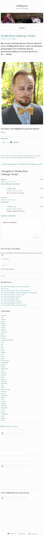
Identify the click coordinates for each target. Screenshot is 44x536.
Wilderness (3, 418)
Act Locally (3, 315)
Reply (41, 179)
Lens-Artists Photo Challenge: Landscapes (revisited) (14, 305)
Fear (2, 344)
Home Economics (5, 360)
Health (2, 356)
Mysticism (3, 373)
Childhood (3, 325)
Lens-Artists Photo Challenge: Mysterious (11, 301)
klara (2, 197)
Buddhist (3, 323)
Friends (3, 350)
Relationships (4, 395)
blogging (3, 321)
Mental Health (4, 369)
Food (2, 348)
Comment (36, 237)
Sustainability (4, 408)
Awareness (3, 319)
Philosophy (3, 381)
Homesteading (4, 362)
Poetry (2, 385)
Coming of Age (4, 288)
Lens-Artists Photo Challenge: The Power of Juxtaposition (15, 286)
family (34, 155)
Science (3, 399)
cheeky (30, 155)
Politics (2, 387)
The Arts (3, 410)
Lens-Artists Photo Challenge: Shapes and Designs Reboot (15, 290)
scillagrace (22, 6)
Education (3, 338)
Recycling (3, 393)
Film (2, 346)
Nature (2, 377)
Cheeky (3, 132)
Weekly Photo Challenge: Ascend (32, 164)
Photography (20, 155)
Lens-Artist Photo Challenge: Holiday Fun (11, 297)
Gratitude (3, 352)
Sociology (3, 401)
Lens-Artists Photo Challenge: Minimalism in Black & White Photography (19, 292)
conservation (4, 332)
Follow (4, 264)
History (3, 358)
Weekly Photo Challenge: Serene (11, 164)
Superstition (4, 406)
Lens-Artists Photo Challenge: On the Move (11, 303)
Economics (3, 336)
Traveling (3, 412)
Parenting (3, 379)
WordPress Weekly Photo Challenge (13, 157)
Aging (2, 317)
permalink (32, 157)
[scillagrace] (22, 18)
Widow (2, 416)
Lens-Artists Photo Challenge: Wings (10, 299)
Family (14, 155)
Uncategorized (4, 414)
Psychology (4, 391)
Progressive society (5, 389)
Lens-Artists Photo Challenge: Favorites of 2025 (12, 295)
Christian (3, 327)
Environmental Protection (7, 340)
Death (2, 334)
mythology (3, 375)
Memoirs (3, 366)
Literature (3, 364)
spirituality (3, 403)
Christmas (3, 330)
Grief (2, 354)
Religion (3, 397)
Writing (2, 420)
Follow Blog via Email (10, 249)
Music (2, 371)
